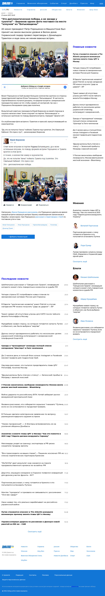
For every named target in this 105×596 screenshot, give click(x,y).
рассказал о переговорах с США (49, 217)
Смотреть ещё (35, 532)
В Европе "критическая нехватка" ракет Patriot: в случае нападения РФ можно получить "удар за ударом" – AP (87, 83)
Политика (53, 225)
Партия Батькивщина (40, 225)
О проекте (6, 575)
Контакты (32, 575)
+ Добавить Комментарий (18, 237)
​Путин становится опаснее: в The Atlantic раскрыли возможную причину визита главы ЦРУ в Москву (87, 57)
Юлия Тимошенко (9, 225)
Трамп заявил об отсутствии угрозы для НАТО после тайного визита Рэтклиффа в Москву (87, 95)
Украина (10, 13)
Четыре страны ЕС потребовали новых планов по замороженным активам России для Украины (87, 70)
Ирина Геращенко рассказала (24, 212)
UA (3, 10)
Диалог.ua (75, 586)
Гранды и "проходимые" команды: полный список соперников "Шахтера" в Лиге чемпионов (87, 121)
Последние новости (15, 278)
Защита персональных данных (13, 580)
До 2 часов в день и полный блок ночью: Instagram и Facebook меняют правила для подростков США (87, 133)
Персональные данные (63, 575)
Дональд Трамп (8, 228)
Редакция (19, 575)
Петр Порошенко (24, 225)
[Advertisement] (34, 256)
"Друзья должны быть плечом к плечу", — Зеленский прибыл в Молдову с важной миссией (86, 146)
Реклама (45, 575)
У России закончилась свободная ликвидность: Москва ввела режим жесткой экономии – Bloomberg (88, 157)
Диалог (3, 13)
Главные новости (84, 46)
